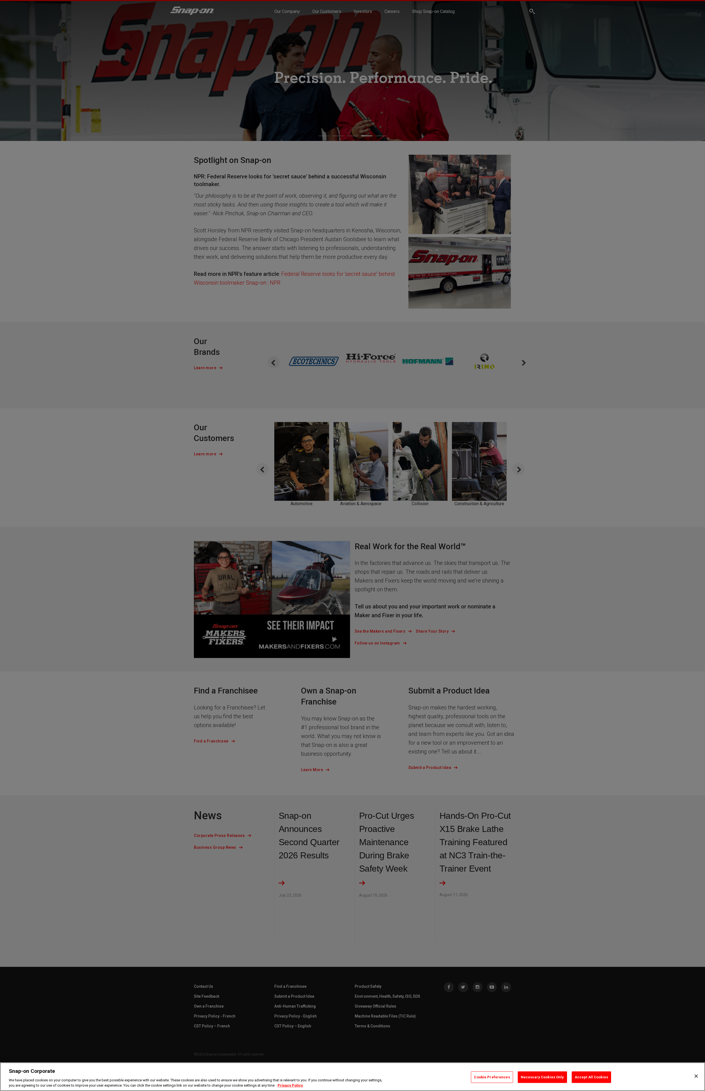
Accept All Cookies (591, 1077)
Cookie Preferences (492, 1077)
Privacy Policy (290, 1085)
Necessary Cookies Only (542, 1077)
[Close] (696, 1076)
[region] (352, 1076)
